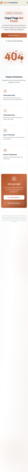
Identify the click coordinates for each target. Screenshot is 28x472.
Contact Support (14, 197)
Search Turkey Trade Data (15, 41)
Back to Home (14, 35)
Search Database (15, 203)
